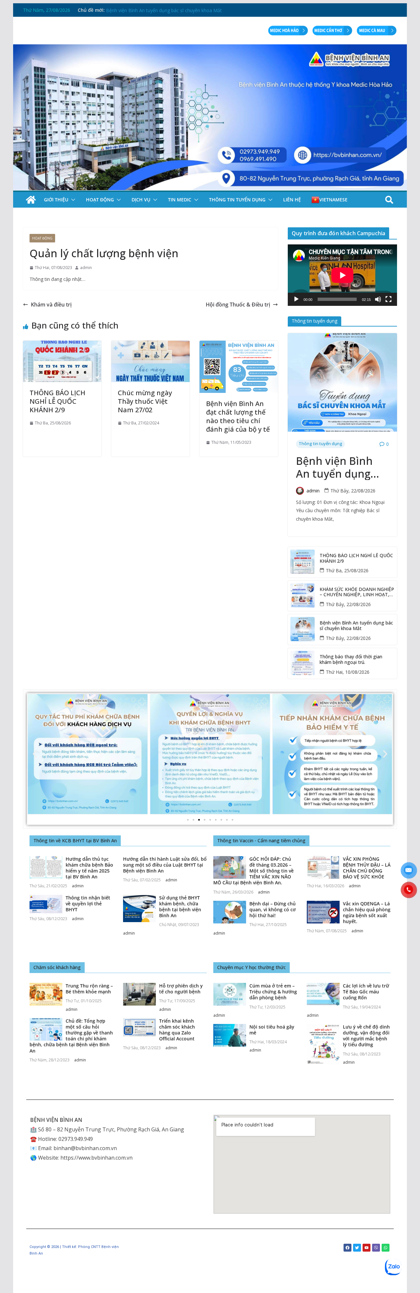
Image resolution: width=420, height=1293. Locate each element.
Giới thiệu (56, 199)
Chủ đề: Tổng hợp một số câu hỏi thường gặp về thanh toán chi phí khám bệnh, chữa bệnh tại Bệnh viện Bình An (71, 1036)
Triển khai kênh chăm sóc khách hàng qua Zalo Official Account (177, 1030)
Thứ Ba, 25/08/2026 (347, 570)
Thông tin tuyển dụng (237, 199)
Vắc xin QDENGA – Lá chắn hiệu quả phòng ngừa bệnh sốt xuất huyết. (366, 912)
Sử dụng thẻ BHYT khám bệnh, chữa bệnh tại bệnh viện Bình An (180, 907)
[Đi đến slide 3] (199, 820)
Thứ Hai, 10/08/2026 (347, 672)
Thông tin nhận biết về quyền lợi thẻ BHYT (88, 904)
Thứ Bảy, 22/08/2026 (352, 491)
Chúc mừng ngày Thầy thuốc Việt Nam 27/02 (145, 401)
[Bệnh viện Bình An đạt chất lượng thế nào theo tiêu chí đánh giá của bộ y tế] (239, 345)
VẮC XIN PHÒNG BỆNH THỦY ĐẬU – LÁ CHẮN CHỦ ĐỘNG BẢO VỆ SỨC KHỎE (366, 868)
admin (86, 267)
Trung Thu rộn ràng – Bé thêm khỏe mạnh (89, 989)
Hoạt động (100, 199)
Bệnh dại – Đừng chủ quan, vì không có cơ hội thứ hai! (272, 909)
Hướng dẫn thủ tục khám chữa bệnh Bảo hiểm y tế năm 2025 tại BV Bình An (89, 868)
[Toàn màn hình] (388, 299)
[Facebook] (347, 1248)
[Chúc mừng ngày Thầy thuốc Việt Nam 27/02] (150, 345)
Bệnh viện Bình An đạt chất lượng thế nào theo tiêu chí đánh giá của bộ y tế (238, 416)
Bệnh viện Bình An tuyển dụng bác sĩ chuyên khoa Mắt (334, 467)
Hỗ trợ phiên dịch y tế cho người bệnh (181, 989)
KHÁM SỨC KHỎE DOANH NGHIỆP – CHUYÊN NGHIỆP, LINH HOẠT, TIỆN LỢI (189, 10)
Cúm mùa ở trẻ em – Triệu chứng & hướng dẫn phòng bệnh (273, 992)
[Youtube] (366, 1248)
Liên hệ (292, 199)
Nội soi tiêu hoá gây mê (271, 1030)
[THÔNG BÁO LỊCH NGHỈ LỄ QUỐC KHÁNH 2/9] (62, 345)
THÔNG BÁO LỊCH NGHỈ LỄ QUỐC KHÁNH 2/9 (57, 401)
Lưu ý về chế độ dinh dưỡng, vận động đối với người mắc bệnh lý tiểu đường (366, 1036)
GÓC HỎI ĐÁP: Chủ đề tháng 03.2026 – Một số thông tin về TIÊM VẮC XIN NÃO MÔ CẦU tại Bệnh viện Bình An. (253, 871)
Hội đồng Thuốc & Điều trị (238, 304)
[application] (342, 275)
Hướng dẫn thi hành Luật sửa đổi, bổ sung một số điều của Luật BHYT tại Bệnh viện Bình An (165, 865)
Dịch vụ (141, 199)
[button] (71, 199)
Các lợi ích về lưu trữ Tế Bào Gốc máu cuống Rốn (366, 992)
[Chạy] (296, 299)
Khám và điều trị (51, 304)
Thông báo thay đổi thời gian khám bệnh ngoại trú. (351, 659)
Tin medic (179, 199)
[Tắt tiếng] (378, 299)
